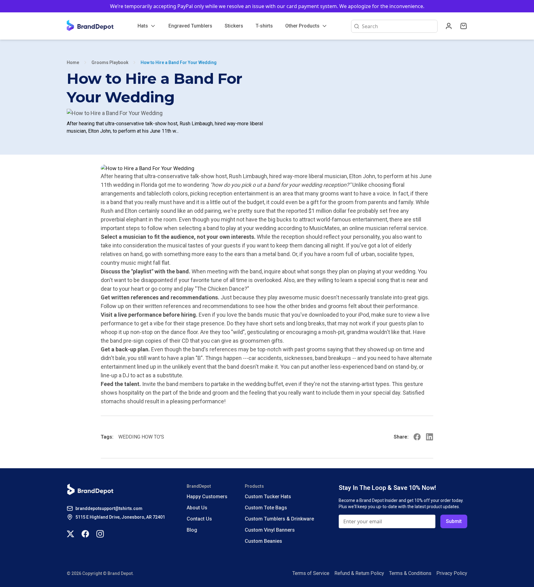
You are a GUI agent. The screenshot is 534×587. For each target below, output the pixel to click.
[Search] (355, 26)
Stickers (234, 26)
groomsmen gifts (261, 340)
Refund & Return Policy (359, 573)
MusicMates (324, 228)
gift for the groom (332, 202)
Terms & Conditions (410, 573)
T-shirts (264, 26)
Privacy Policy (451, 573)
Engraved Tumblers (190, 26)
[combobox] (398, 26)
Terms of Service (310, 573)
